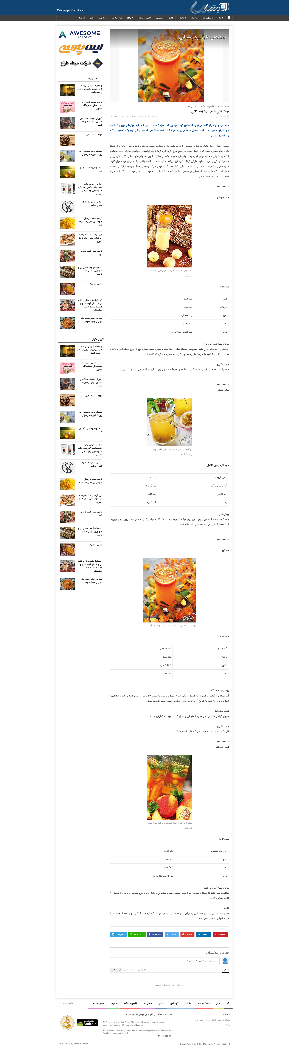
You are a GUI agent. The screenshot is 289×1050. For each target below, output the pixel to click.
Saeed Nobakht (80, 1043)
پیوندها (81, 18)
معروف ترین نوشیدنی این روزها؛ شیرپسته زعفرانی (90, 153)
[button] (61, 18)
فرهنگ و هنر (207, 18)
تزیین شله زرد (96, 284)
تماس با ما (199, 1020)
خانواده (130, 18)
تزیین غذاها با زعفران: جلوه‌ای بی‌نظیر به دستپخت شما (90, 222)
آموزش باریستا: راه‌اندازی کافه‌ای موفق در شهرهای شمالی (91, 122)
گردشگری (182, 18)
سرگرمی (103, 18)
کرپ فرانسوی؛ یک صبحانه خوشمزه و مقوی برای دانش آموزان (90, 238)
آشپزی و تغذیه (144, 18)
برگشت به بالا (68, 1003)
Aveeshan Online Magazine (200, 1044)
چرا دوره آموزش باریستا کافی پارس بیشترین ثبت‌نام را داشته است (89, 89)
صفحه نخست (223, 106)
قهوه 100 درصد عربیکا (93, 134)
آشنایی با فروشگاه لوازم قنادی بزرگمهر (92, 203)
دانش (170, 18)
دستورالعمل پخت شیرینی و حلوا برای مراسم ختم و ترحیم (90, 271)
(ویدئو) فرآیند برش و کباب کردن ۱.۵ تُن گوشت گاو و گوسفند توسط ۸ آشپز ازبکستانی (90, 305)
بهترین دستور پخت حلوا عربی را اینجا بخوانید (91, 320)
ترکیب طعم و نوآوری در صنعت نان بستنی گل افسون (91, 105)
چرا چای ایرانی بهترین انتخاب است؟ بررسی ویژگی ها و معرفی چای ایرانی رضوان (90, 189)
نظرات (116, 117)
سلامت (194, 18)
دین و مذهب (116, 18)
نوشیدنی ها (193, 106)
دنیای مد (159, 18)
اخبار (220, 18)
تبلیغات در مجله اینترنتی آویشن (217, 1020)
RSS (228, 1025)
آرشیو (92, 18)
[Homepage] (228, 18)
